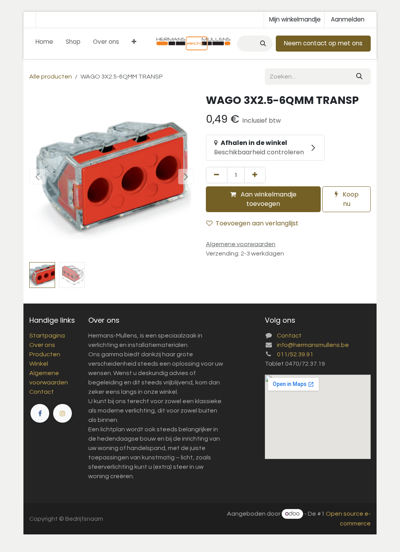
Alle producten (50, 76)
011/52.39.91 (295, 354)
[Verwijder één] (216, 175)
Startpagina (47, 335)
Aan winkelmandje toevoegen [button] (267, 199)
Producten (44, 354)
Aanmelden (347, 19)
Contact (41, 392)
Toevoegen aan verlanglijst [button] (257, 223)
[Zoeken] (262, 44)
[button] (37, 176)
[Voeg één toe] (255, 175)
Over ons (42, 345)
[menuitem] (44, 43)
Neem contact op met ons (323, 43)
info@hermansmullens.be (313, 345)
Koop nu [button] (350, 199)
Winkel (38, 364)
